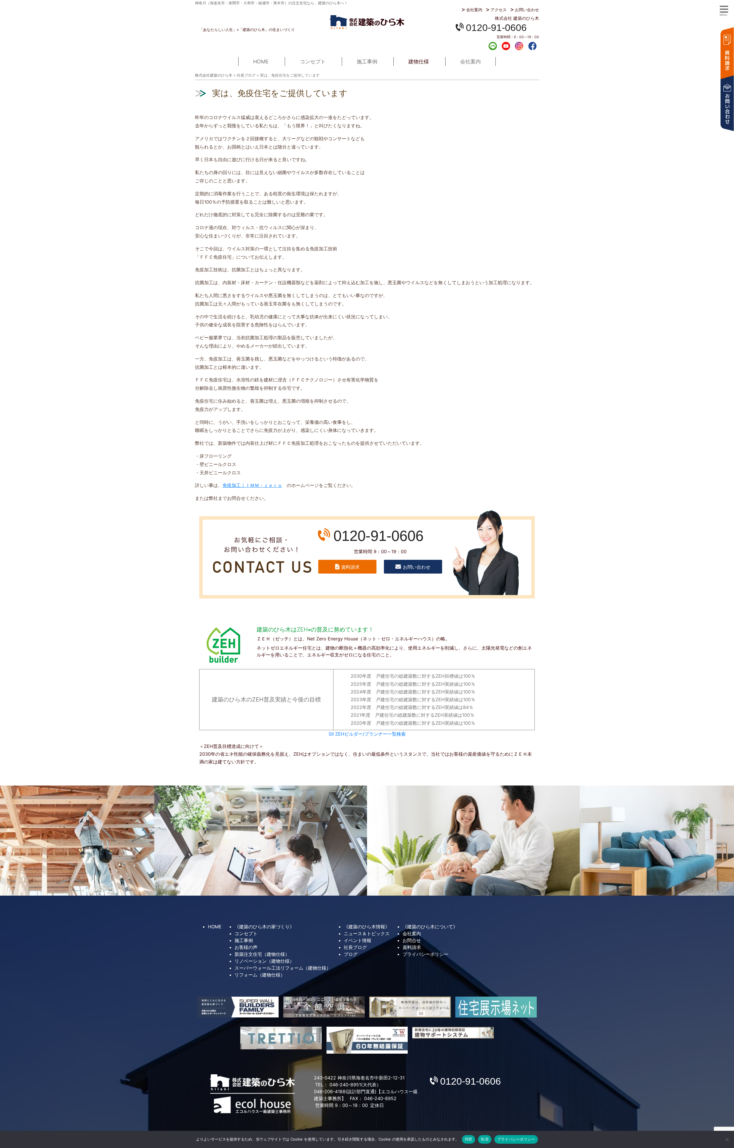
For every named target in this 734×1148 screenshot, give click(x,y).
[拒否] (727, 1139)
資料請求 (727, 52)
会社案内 (474, 9)
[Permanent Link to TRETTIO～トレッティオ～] (281, 1038)
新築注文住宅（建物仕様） (262, 954)
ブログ (351, 954)
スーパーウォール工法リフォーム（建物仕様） (283, 968)
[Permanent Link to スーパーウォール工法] (410, 1007)
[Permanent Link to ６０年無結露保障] (367, 1040)
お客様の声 (246, 947)
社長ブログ (355, 947)
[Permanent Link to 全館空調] (324, 1007)
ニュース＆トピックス (367, 933)
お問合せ (412, 940)
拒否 (485, 1139)
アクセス (499, 9)
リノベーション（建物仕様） (264, 961)
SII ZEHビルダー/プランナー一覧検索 (367, 734)
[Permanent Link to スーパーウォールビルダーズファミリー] (238, 1007)
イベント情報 (357, 940)
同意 (469, 1139)
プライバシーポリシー (425, 954)
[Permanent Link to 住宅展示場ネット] (496, 1007)
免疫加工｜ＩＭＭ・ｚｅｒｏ (252, 485)
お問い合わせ (527, 9)
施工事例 (367, 62)
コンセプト (313, 62)
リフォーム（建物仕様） (260, 975)
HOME (261, 62)
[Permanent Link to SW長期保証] (453, 1033)
